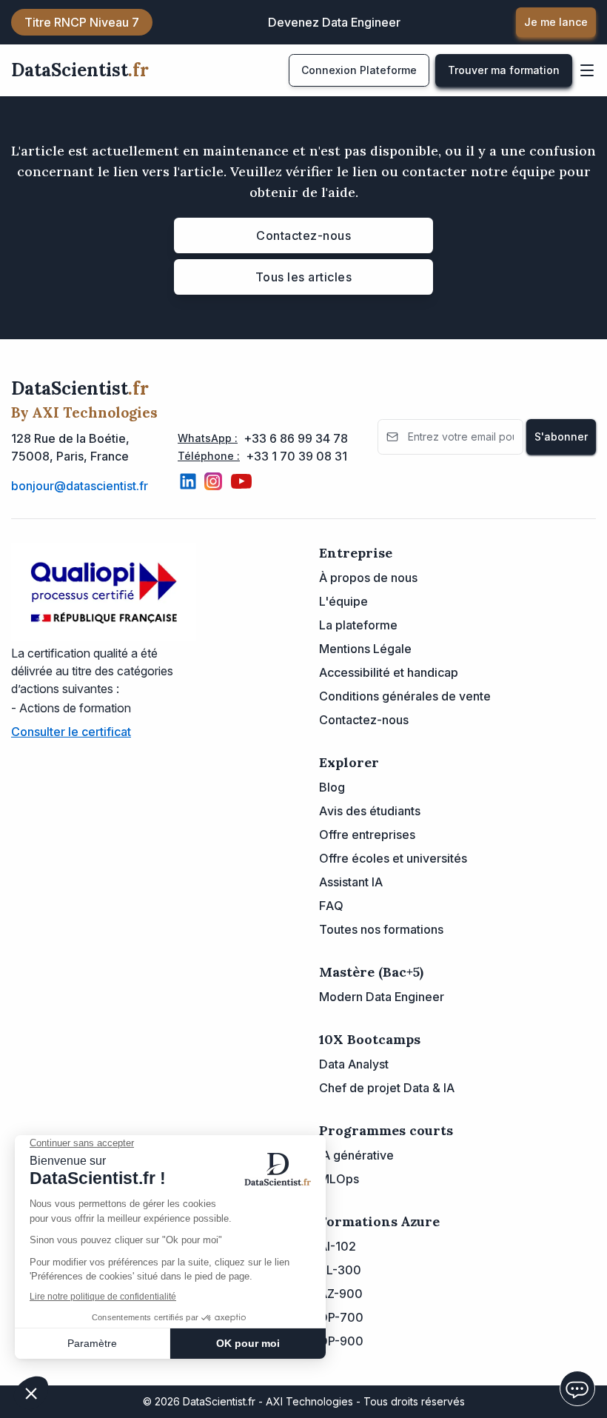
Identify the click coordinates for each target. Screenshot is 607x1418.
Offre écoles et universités (393, 858)
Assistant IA (351, 881)
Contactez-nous (303, 235)
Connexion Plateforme (359, 70)
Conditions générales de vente (405, 696)
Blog (332, 787)
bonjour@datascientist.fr (79, 485)
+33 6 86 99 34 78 (296, 438)
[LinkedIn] (188, 481)
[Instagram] (213, 481)
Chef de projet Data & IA (387, 1087)
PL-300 (340, 1270)
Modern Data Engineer (381, 996)
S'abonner (561, 436)
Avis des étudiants (369, 810)
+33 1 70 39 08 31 (296, 456)
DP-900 (341, 1341)
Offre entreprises (367, 834)
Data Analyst (354, 1064)
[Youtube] (241, 481)
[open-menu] (587, 70)
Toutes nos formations (381, 929)
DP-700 (341, 1317)
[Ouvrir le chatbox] (577, 1388)
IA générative (356, 1155)
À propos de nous (368, 577)
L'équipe (343, 601)
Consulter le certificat (71, 731)
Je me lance (556, 22)
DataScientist (80, 69)
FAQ (331, 905)
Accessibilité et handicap (388, 672)
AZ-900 (341, 1293)
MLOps (339, 1178)
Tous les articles (303, 277)
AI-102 (337, 1246)
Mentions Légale (365, 648)
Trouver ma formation (504, 70)
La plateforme (358, 625)
